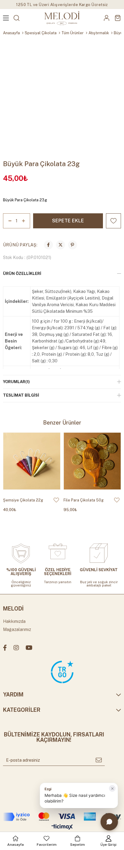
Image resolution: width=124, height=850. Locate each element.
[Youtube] (29, 648)
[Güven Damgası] (62, 672)
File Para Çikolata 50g (84, 500)
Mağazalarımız (17, 629)
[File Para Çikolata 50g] (92, 461)
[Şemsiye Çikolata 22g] (31, 461)
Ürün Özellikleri (22, 273)
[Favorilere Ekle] (113, 220)
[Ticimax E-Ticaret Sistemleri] (62, 827)
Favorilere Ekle (56, 500)
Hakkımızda (14, 621)
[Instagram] (16, 648)
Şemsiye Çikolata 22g (23, 500)
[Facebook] (5, 648)
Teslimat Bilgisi (21, 395)
